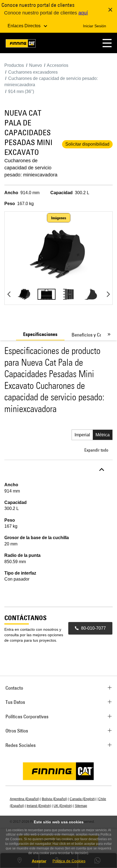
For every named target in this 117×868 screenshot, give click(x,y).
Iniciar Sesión (94, 26)
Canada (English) (83, 799)
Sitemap (81, 806)
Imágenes (58, 217)
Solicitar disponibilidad (87, 144)
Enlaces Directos (25, 25)
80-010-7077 (93, 628)
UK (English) (63, 806)
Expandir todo (96, 450)
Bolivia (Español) (54, 799)
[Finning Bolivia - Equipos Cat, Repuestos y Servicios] (21, 44)
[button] (107, 43)
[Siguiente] (108, 294)
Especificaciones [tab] (40, 334)
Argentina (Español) (24, 799)
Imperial (82, 435)
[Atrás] (9, 294)
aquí (83, 13)
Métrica (103, 435)
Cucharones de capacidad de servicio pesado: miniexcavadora (30, 168)
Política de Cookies (69, 861)
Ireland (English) (39, 806)
